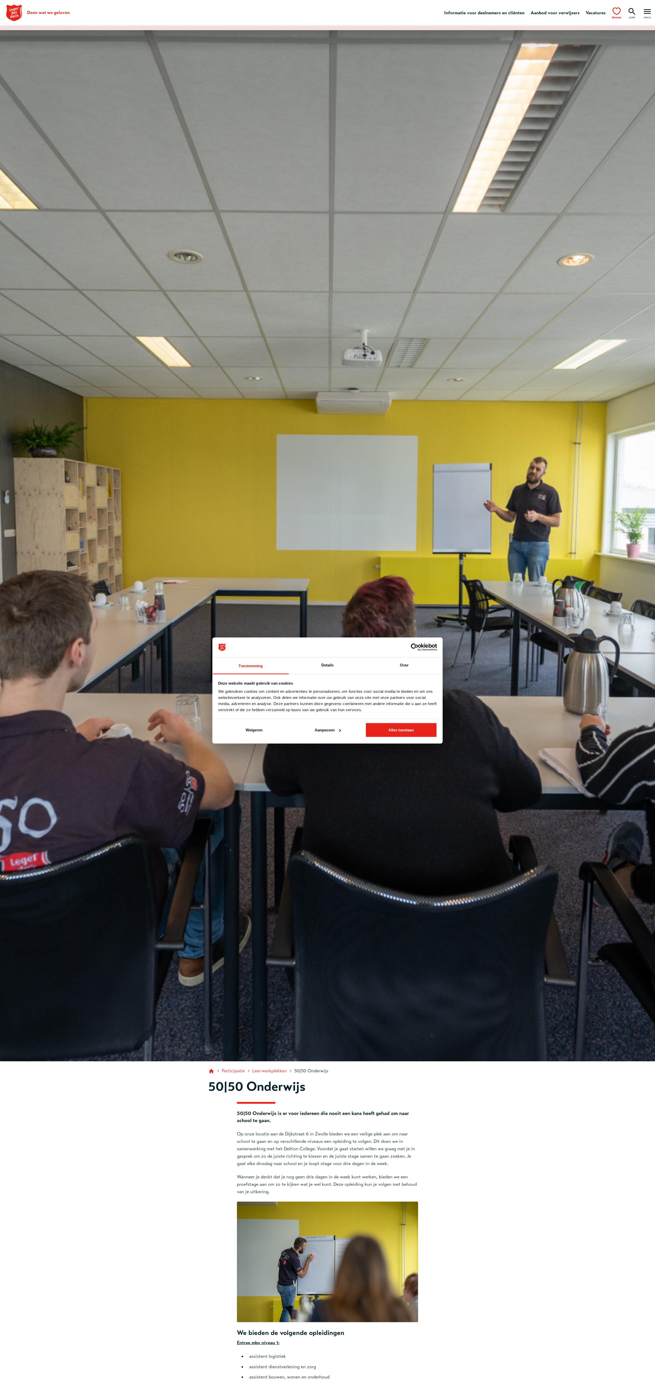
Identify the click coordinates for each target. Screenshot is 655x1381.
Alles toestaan (401, 730)
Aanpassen (325, 730)
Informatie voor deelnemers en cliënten (484, 13)
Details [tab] (327, 665)
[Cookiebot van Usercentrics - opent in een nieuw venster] (414, 647)
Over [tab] (404, 665)
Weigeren (254, 730)
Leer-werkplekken (269, 1071)
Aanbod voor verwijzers (555, 13)
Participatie (233, 1071)
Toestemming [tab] (250, 665)
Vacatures (596, 13)
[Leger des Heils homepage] (212, 1071)
